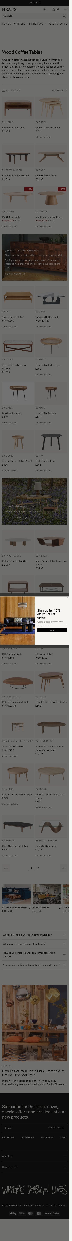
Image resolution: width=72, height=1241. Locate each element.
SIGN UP (52, 630)
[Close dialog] (68, 598)
